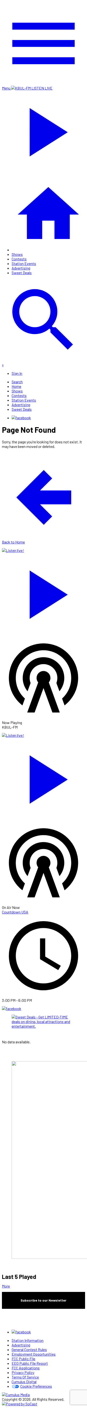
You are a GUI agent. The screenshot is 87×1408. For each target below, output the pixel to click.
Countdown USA (15, 912)
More (6, 1286)
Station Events (24, 263)
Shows (17, 254)
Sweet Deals (22, 272)
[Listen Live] (43, 592)
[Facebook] (21, 417)
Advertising (21, 268)
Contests (19, 259)
